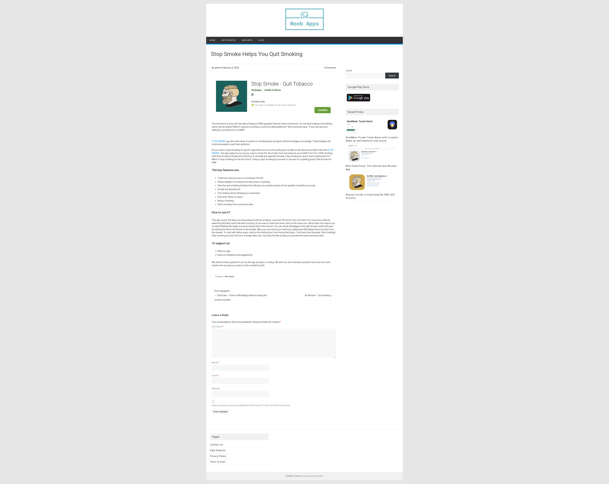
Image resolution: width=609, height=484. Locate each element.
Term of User (218, 461)
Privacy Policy (218, 456)
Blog (261, 40)
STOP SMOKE (219, 141)
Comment (217, 326)
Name (215, 362)
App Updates (229, 40)
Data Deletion (218, 450)
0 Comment (330, 67)
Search (349, 70)
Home (212, 40)
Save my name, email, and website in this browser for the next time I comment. (251, 405)
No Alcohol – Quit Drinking (319, 295)
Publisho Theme (293, 476)
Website (216, 388)
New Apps (247, 40)
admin (218, 67)
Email (215, 375)
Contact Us (216, 444)
